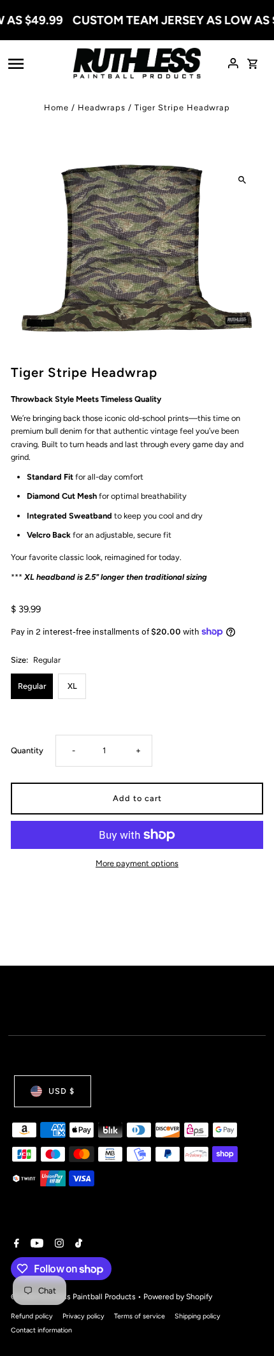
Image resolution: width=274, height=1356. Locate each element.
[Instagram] (58, 1244)
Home (56, 107)
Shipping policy (197, 1316)
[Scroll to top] (247, 1322)
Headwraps (102, 107)
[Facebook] (15, 1244)
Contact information (41, 1330)
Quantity (27, 750)
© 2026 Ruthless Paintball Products (74, 1296)
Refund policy (32, 1316)
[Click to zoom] (242, 179)
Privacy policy (83, 1316)
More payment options (137, 863)
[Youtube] (35, 1244)
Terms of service (139, 1316)
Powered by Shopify (177, 1296)
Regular (32, 686)
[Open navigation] (36, 63)
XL (72, 686)
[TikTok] (77, 1244)
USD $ (61, 1091)
